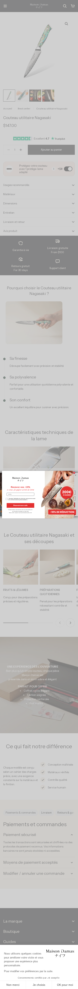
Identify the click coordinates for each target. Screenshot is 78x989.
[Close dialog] (74, 472)
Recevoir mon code (20, 505)
